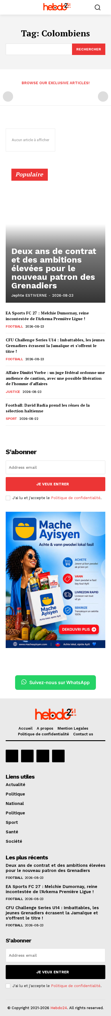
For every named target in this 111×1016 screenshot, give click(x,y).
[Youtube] (58, 756)
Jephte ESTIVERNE (29, 295)
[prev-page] (8, 96)
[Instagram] (27, 756)
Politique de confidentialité (75, 498)
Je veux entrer (52, 484)
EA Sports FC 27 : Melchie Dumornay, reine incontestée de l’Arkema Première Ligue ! (47, 315)
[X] (42, 756)
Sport (11, 419)
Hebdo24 (58, 1008)
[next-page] (18, 433)
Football (14, 326)
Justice (13, 392)
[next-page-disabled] (103, 96)
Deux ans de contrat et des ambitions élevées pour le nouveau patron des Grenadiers (53, 268)
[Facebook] (12, 756)
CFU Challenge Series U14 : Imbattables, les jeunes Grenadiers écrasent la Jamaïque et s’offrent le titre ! (55, 345)
